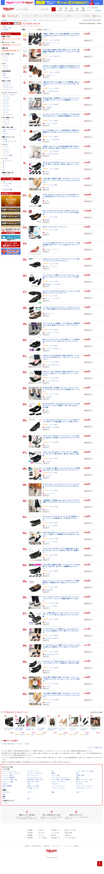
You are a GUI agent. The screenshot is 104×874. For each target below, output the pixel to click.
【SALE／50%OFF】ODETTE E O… (52, 730)
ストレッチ (6, 175)
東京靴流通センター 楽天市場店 (52, 427)
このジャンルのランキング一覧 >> (91, 20)
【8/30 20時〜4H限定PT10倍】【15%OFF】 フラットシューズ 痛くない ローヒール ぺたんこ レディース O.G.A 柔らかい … (61, 679)
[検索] (54, 9)
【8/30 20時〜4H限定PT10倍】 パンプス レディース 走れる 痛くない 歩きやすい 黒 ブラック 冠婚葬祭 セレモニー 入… (61, 566)
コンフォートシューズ (9, 50)
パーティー (6, 124)
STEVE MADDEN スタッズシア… (9, 729)
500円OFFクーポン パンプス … (94, 729)
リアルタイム (58, 15)
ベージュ (5, 68)
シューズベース (48, 475)
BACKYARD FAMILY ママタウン (52, 654)
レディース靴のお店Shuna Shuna (52, 91)
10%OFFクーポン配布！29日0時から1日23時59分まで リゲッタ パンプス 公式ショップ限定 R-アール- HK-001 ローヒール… (61, 67)
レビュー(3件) (53, 473)
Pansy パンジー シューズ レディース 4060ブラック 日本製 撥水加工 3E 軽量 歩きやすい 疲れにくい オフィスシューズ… (61, 582)
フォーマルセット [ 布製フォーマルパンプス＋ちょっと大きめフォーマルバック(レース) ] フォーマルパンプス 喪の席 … (61, 276)
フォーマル (6, 97)
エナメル (5, 134)
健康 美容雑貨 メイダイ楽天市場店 (52, 284)
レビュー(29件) (53, 619)
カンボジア (6, 77)
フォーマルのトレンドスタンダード (53, 332)
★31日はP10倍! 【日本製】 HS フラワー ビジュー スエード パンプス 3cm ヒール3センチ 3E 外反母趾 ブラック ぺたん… (61, 389)
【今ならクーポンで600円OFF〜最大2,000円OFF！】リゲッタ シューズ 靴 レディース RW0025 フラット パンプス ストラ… (61, 373)
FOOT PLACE (48, 59)
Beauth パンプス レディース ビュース (55, 227)
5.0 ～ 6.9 (5, 60)
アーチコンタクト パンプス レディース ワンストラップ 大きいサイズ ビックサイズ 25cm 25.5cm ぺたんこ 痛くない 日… (61, 486)
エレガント (6, 103)
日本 (4, 73)
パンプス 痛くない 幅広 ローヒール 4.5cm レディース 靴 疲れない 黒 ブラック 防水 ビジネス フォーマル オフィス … (61, 469)
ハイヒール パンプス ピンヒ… (73, 729)
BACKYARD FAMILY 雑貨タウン (52, 638)
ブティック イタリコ (50, 493)
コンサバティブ (7, 114)
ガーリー (5, 108)
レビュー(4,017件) (54, 56)
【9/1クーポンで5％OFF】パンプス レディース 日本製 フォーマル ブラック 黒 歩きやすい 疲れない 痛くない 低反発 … (61, 453)
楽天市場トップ (5, 20)
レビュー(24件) (53, 651)
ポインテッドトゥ (8, 87)
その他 (27, 744)
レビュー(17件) (53, 281)
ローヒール (6, 45)
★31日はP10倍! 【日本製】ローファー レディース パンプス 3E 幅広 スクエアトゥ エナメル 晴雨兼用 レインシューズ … (61, 99)
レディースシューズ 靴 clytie (51, 123)
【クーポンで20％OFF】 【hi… (30, 729)
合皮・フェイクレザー (9, 129)
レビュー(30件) (53, 120)
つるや (46, 232)
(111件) (86, 734)
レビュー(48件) (53, 571)
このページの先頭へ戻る (95, 747)
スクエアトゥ (7, 85)
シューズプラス (48, 461)
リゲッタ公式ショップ (50, 75)
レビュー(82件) (53, 136)
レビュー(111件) (54, 362)
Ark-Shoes (47, 509)
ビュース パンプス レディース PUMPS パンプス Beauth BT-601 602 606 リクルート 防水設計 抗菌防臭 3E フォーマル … (61, 115)
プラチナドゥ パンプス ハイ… (62, 729)
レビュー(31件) (53, 229)
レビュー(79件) (53, 683)
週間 (45, 29)
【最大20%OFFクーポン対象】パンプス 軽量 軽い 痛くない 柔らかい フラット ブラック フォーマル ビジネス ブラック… (61, 83)
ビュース (5, 149)
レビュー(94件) (53, 667)
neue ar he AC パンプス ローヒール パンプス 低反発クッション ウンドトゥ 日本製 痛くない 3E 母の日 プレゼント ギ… (61, 518)
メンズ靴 (3, 744)
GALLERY (47, 187)
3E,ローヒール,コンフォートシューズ (56, 20)
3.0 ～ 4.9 (5, 56)
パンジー (5, 146)
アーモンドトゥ (7, 89)
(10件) (64, 734)
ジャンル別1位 (67, 15)
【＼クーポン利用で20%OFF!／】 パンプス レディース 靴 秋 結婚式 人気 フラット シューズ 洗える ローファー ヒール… (61, 244)
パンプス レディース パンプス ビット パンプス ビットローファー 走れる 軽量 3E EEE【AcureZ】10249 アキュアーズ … (61, 309)
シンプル (5, 101)
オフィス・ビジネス (9, 95)
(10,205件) (22, 734)
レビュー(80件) (53, 329)
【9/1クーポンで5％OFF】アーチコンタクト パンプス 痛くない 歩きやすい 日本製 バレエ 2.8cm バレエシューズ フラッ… (61, 437)
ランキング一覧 (7, 189)
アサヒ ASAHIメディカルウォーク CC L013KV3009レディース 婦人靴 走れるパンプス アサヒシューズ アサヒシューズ (61, 196)
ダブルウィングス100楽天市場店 (52, 139)
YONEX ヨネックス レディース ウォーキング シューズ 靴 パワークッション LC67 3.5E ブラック (61, 259)
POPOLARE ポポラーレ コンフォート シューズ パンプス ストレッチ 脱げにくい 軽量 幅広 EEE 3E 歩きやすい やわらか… (61, 534)
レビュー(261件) (54, 151)
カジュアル (6, 99)
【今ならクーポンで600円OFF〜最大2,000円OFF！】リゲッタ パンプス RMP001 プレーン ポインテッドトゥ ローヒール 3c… (61, 357)
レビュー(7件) (53, 587)
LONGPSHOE (48, 670)
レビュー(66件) (53, 104)
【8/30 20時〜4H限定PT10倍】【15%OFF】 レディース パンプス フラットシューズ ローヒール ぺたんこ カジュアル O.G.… (61, 180)
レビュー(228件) (54, 699)
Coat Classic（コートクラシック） (52, 249)
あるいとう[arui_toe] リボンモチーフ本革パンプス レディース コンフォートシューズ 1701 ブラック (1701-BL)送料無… (61, 212)
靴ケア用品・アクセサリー (15, 744)
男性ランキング (38, 15)
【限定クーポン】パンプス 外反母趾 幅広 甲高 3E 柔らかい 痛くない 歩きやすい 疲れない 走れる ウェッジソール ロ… (61, 147)
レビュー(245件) (54, 169)
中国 (4, 75)
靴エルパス (47, 622)
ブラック (5, 65)
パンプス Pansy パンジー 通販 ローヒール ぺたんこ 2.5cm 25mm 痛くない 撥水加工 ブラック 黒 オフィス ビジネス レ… (61, 646)
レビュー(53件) (53, 506)
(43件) (75, 734)
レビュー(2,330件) (54, 40)
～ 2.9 (4, 58)
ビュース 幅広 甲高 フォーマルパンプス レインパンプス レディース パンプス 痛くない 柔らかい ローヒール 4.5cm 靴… (61, 614)
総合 (4, 26)
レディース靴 (32, 20)
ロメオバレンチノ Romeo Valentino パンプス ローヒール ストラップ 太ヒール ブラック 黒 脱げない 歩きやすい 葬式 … (61, 662)
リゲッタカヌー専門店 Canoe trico (52, 364)
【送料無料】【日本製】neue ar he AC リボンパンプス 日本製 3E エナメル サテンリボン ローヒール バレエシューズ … (61, 502)
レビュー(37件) (53, 263)
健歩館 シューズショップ (51, 266)
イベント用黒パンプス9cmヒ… (41, 729)
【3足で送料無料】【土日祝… (19, 729)
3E (4, 39)
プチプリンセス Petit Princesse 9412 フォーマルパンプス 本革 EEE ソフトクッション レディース (61, 292)
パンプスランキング (31, 23)
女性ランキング (48, 15)
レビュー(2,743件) (54, 72)
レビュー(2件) (53, 458)
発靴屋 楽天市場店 (49, 589)
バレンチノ (6, 151)
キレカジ (5, 112)
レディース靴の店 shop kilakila (51, 153)
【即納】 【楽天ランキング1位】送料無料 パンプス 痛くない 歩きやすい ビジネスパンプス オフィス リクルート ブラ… (61, 35)
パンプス (40, 20)
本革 (4, 131)
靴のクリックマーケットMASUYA (52, 298)
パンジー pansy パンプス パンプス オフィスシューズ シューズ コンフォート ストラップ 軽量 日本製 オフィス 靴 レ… (61, 598)
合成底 (5, 139)
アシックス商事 (7, 155)
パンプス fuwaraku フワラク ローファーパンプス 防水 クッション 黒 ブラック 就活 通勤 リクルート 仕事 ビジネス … (61, 420)
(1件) (43, 734)
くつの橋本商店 (48, 107)
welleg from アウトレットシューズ (52, 43)
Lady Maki (47, 171)
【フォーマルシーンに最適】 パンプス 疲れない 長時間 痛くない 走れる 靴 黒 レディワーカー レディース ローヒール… (61, 325)
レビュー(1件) (53, 217)
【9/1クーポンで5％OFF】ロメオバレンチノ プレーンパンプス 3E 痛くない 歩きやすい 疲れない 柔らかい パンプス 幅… (61, 164)
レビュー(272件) (54, 88)
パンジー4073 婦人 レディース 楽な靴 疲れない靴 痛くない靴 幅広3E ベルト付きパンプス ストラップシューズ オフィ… (61, 132)
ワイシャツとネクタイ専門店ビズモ (53, 348)
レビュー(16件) (53, 539)
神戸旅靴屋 (47, 219)
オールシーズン (7, 160)
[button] (66, 9)
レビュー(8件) (53, 424)
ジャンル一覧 (85, 15)
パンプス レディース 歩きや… (84, 729)
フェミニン (6, 105)
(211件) (32, 734)
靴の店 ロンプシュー (49, 313)
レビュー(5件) (53, 296)
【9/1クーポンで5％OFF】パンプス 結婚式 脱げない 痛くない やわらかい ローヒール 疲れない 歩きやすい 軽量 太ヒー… (61, 550)
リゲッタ (5, 153)
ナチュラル (6, 110)
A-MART (46, 201)
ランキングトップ (27, 15)
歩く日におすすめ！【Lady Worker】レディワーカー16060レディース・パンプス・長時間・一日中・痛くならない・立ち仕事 (61, 405)
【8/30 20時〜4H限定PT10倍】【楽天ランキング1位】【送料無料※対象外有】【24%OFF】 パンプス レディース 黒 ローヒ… (61, 51)
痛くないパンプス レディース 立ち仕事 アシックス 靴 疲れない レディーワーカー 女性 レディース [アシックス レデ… (61, 341)
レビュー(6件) (53, 185)
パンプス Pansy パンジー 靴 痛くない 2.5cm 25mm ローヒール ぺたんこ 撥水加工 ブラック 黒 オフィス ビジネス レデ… (61, 630)
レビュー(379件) (54, 442)
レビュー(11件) (53, 394)
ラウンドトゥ (7, 83)
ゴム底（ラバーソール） (10, 141)
